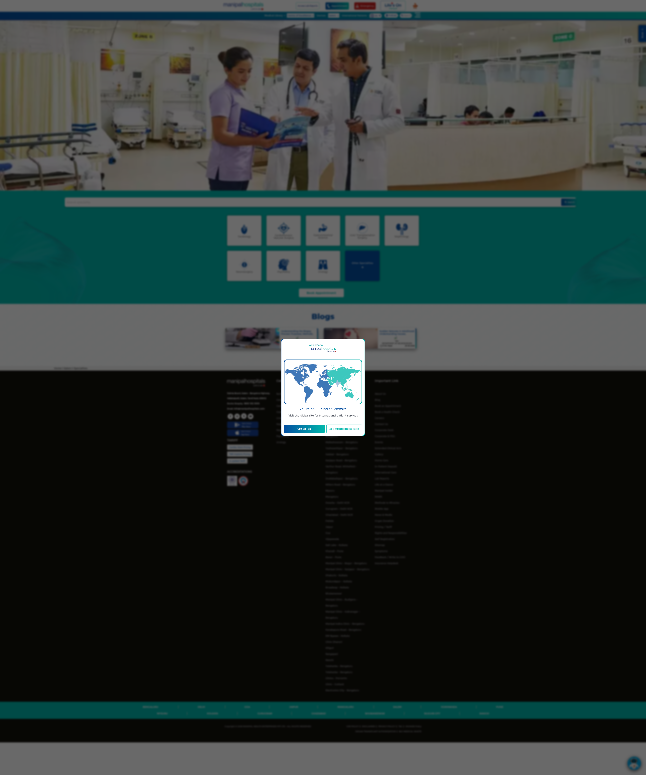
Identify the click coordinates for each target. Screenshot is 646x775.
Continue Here (304, 428)
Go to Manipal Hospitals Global (344, 428)
